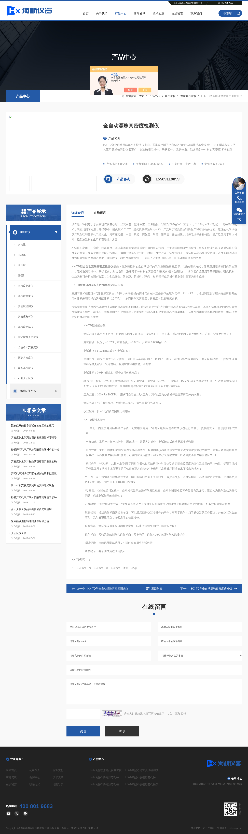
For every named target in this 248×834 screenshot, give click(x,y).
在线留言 (177, 13)
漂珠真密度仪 (188, 96)
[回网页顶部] (239, 220)
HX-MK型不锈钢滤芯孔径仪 (141, 784)
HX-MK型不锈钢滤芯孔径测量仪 (142, 777)
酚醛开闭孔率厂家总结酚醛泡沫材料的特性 (35, 449)
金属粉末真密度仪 (28, 347)
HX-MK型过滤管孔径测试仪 (105, 770)
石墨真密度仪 (25, 378)
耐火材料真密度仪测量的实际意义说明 (32, 485)
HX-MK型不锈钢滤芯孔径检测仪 (106, 784)
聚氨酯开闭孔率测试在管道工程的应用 (32, 425)
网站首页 (11, 770)
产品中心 (120, 13)
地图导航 (58, 784)
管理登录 (222, 828)
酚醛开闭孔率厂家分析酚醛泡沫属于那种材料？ (35, 497)
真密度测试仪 (25, 326)
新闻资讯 (139, 13)
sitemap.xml (235, 828)
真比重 (22, 244)
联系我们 (196, 13)
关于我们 (101, 13)
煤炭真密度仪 (25, 367)
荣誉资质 (11, 777)
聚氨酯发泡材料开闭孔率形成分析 (30, 521)
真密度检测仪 (25, 306)
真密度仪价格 (18, 533)
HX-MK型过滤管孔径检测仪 (141, 770)
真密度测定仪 (25, 285)
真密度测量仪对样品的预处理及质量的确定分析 (35, 461)
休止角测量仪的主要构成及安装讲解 (31, 509)
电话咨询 (239, 202)
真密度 (22, 265)
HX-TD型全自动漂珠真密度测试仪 (107, 588)
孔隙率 (22, 254)
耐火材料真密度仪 (28, 337)
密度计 (22, 275)
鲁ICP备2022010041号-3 (84, 828)
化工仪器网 (208, 828)
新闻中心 (34, 777)
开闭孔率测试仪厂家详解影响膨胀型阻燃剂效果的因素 (35, 473)
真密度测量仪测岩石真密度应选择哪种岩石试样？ (35, 437)
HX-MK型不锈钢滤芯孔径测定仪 (106, 777)
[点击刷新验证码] (112, 713)
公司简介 (34, 770)
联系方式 (34, 784)
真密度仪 (170, 96)
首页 (86, 13)
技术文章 (158, 13)
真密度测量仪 (25, 296)
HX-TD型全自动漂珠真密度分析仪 (211, 588)
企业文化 (58, 770)
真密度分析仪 (25, 316)
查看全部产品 (28, 391)
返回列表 (156, 588)
